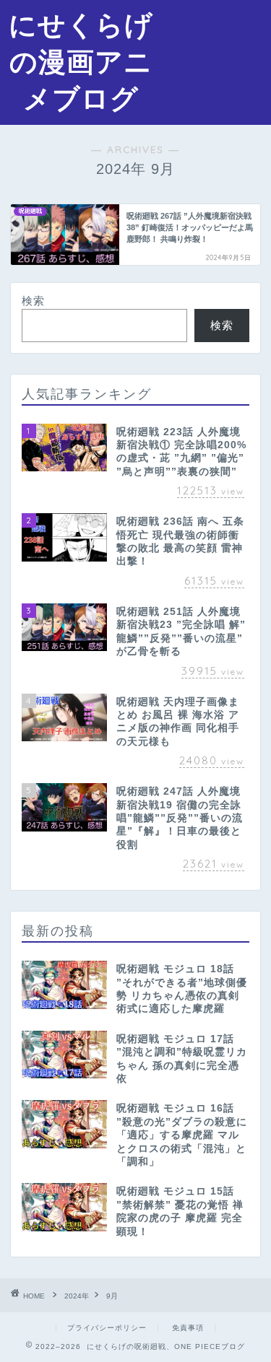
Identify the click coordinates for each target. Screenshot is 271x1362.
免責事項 (188, 1328)
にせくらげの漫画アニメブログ (81, 61)
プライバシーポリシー (107, 1328)
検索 (33, 300)
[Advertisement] (216, 55)
